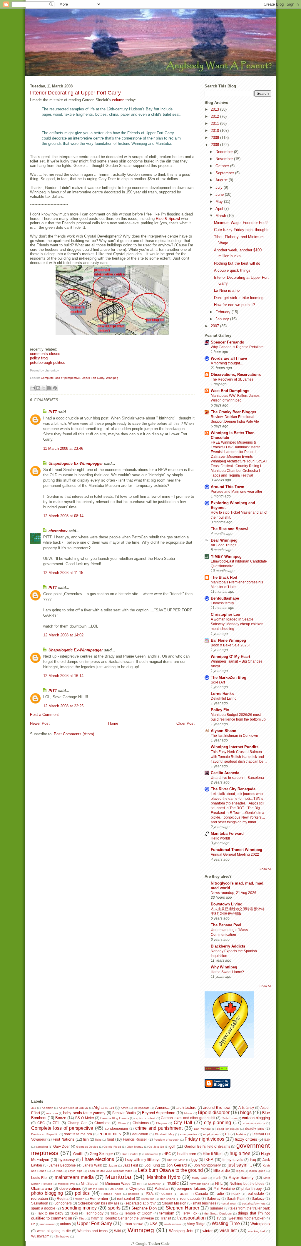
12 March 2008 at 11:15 (63, 572)
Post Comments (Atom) (74, 734)
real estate (255, 1193)
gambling (42, 1146)
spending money (79, 1207)
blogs (246, 1112)
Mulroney (154, 1183)
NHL (219, 1183)
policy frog (39, 358)
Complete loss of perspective (60, 377)
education (140, 1134)
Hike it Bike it (213, 1154)
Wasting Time (226, 1223)
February (223, 312)
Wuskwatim (40, 1236)
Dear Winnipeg (224, 540)
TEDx (114, 1213)
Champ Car (77, 1123)
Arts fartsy (246, 1107)
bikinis (188, 1113)
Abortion (47, 1107)
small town (230, 1203)
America (162, 1107)
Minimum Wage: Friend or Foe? (240, 222)
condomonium (116, 1128)
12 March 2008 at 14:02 (63, 635)
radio (220, 1193)
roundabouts (190, 1198)
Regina (62, 1198)
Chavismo (102, 1123)
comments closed (45, 353)
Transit (165, 1218)
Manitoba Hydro (163, 1177)
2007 (215, 326)
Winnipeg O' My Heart (230, 656)
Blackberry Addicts (228, 946)
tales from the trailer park (250, 1208)
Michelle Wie (66, 1183)
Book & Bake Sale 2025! (230, 645)
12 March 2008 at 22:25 (63, 706)
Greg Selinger (101, 1154)
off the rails (96, 1188)
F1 (227, 1134)
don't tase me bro (78, 1134)
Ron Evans (167, 1198)
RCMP (235, 1193)
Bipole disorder (214, 1112)
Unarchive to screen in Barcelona (237, 778)
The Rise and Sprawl (229, 529)
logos (240, 1170)
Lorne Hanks (222, 693)
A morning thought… (227, 363)
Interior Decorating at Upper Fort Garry (75, 93)
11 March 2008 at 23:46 (63, 448)
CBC (41, 1123)
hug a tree (240, 1153)
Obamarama (41, 1188)
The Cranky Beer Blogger (233, 412)
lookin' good (257, 1170)
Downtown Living (227, 904)
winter (208, 1231)
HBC (167, 1154)
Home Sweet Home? (227, 972)
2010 (215, 130)
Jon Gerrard (176, 1165)
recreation (39, 1198)
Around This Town (227, 487)
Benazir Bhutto (124, 1113)
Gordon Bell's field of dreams (207, 1146)
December (224, 152)
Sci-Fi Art (218, 682)
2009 (215, 137)
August (222, 180)
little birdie (221, 1170)
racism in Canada (193, 1193)
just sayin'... (240, 1164)
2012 (215, 116)
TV (218, 1218)
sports (114, 1207)
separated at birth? (140, 1203)
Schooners (63, 1203)
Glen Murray (135, 1146)
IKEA (208, 1159)
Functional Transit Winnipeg (236, 849)
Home (113, 723)
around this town (217, 1107)
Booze (60, 1118)
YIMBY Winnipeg (226, 556)
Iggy (194, 1160)
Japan (112, 1165)
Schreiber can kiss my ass (98, 1203)
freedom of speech (166, 1139)
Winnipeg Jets (181, 1231)
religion (79, 1198)
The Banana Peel (226, 925)
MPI (139, 1183)
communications (254, 1123)
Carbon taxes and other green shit (188, 1118)
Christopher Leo (225, 614)
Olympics (137, 1188)
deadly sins (254, 1128)
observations (70, 1188)
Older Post (185, 723)
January (222, 319)
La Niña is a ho (227, 290)
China (122, 1123)
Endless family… (224, 603)
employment (211, 1134)
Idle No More (176, 1160)
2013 (215, 109)
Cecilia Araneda (225, 773)
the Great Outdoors (218, 1213)
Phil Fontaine (224, 1188)
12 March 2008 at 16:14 (63, 675)
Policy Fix (220, 710)
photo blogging (47, 1193)
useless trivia (173, 1224)
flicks (98, 1139)
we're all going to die (54, 1231)
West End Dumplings (230, 391)
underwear (47, 1224)
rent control (126, 1198)
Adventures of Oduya (73, 1107)
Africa (124, 1107)
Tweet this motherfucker (246, 1218)
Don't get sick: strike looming (238, 298)
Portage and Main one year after (236, 492)
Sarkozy (258, 1198)
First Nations (63, 1139)
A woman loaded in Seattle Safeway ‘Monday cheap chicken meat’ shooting (237, 624)
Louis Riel (39, 1177)
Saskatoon (39, 1203)
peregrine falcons (191, 1188)
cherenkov (58, 531)
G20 (267, 1139)
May (219, 201)
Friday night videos (204, 1139)
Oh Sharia (117, 1188)
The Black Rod (224, 577)
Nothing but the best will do (237, 263)
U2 (33, 1224)
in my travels (233, 1160)
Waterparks (260, 1224)
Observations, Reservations (236, 374)
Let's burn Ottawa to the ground (170, 1170)
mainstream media (74, 1177)
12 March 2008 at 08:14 (63, 516)
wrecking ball (256, 1231)
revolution (148, 1198)
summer (216, 1208)
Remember (99, 1198)
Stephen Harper (182, 1207)
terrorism (166, 1213)
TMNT (95, 1218)
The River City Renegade (233, 789)
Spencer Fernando (227, 342)
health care (186, 1154)
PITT (53, 412)
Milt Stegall (90, 1183)
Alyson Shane (223, 731)
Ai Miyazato (142, 1107)
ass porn (52, 1113)
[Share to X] (44, 388)
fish (86, 1139)
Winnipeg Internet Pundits (234, 747)
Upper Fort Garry (93, 377)
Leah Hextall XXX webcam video (110, 1170)
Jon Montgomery (207, 1165)
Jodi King (152, 1165)
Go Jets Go (156, 1146)
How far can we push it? (234, 305)
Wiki (117, 1231)
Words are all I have (229, 358)
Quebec (166, 1193)
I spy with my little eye (142, 1160)
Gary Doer (61, 1146)
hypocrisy (66, 1159)
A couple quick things (232, 270)
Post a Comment (44, 714)
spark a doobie (43, 1208)
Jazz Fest (130, 1165)
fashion (241, 1134)
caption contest (144, 1118)
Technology (94, 1213)
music (172, 1183)
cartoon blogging (256, 1118)
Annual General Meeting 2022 (235, 854)
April (219, 208)
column (118, 100)
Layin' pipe (75, 1170)
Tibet (82, 1218)
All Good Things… (225, 545)
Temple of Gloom (138, 1213)
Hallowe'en (150, 1154)
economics (109, 1133)
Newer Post (40, 723)
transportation (191, 1217)
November (224, 159)
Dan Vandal (202, 1128)
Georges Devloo (87, 1146)
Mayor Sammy (241, 1177)
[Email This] (33, 388)
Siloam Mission (174, 1203)
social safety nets (253, 1203)
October (222, 166)
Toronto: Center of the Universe (129, 1218)
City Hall (183, 1122)
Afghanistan (103, 1107)
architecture (186, 1107)
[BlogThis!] (38, 388)
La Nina (57, 1170)
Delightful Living (224, 698)
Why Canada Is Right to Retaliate (237, 347)
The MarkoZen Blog (228, 677)
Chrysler (161, 1123)
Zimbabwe (62, 1236)
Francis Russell (135, 1139)
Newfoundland (199, 1183)
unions (65, 1224)
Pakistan (162, 1188)
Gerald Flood (112, 1146)
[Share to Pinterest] (55, 388)
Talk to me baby (50, 1213)
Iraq (253, 1160)
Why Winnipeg (224, 967)
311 (33, 1107)
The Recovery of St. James (232, 379)
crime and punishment (159, 1128)
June (220, 194)
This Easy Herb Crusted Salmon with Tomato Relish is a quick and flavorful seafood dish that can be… (239, 756)
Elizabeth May (164, 1134)
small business (204, 1203)
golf (172, 1146)
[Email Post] (60, 370)
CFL (56, 1123)
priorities (133, 1193)
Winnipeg (112, 377)
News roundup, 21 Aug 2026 (233, 893)
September (225, 173)
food (110, 1139)
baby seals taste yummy (84, 1113)
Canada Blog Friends (114, 1118)
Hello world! (220, 838)
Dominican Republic (44, 1134)
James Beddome (62, 1165)
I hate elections (98, 1159)
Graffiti (78, 1154)
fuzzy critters (246, 1139)
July (219, 187)
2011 (215, 123)
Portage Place (111, 1193)
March (221, 215)
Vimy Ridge (196, 1224)
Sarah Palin (236, 1198)
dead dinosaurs (228, 1128)
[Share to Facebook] (49, 388)
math (217, 1177)
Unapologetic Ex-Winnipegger (76, 463)
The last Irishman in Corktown (234, 736)
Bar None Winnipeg (228, 640)
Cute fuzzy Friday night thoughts (242, 230)
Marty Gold (199, 1177)
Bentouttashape (225, 598)
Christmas (141, 1123)
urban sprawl (133, 1224)
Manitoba (118, 1176)
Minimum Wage (118, 1183)
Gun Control (130, 1154)
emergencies (188, 1134)
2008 (215, 144)
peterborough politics (47, 362)
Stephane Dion (144, 1208)
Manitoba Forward (227, 833)
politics (82, 1193)
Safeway (213, 1198)
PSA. (150, 1193)
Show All (265, 868)
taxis (74, 1213)
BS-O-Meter (84, 1118)
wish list (228, 1230)
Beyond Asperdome (158, 1113)
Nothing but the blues (247, 1183)
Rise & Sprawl (168, 218)
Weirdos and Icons (92, 1231)
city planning (217, 1122)
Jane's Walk (92, 1165)
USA (154, 1224)
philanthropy (251, 1188)
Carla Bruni (229, 1118)
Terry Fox (189, 1213)
